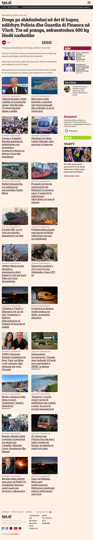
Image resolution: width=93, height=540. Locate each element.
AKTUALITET (34, 515)
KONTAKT (5, 512)
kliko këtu (78, 124)
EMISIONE (46, 523)
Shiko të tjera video (71, 176)
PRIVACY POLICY (17, 512)
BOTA (31, 526)
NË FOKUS (33, 521)
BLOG (44, 521)
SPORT (44, 515)
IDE (30, 518)
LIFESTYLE (33, 528)
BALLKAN (33, 523)
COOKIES (28, 512)
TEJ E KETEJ (47, 518)
